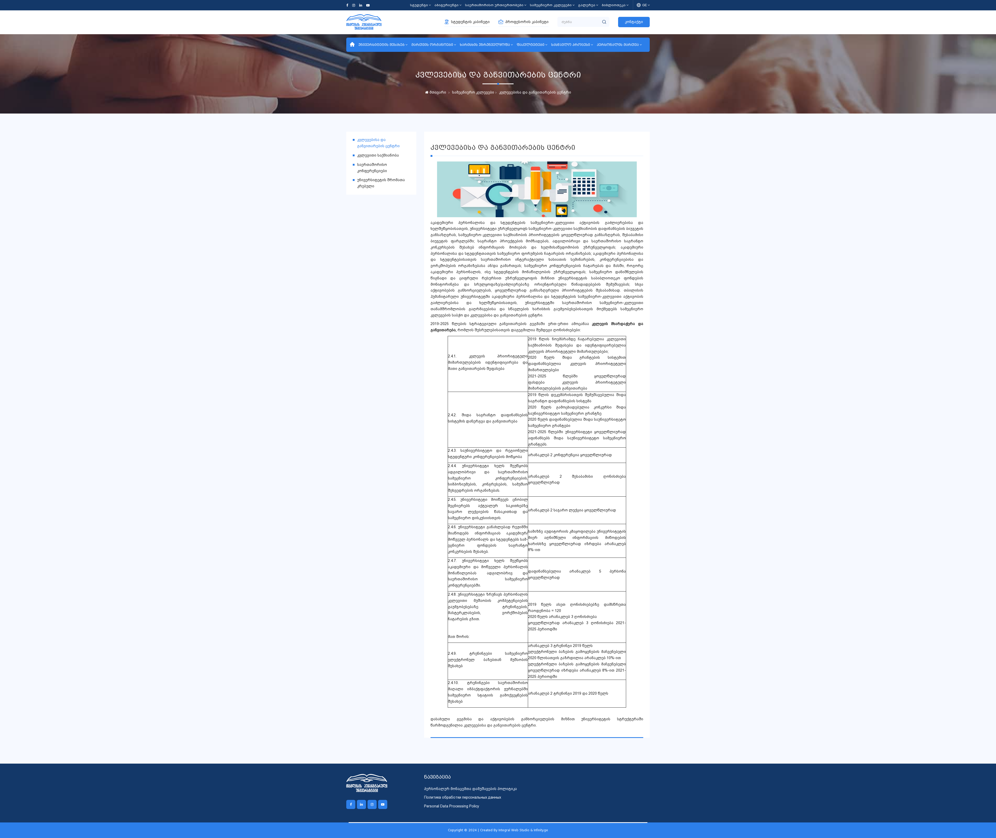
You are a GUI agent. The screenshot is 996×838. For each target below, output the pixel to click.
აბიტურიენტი (446, 5)
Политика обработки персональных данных (462, 797)
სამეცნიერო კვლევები (551, 5)
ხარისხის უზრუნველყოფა (485, 45)
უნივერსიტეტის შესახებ (381, 45)
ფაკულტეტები (530, 45)
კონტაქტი (634, 22)
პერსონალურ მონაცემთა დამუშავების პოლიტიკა (470, 789)
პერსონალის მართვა (618, 45)
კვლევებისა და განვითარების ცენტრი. (500, 725)
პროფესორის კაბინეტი (527, 22)
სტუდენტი (419, 5)
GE (644, 5)
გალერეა (586, 5)
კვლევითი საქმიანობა (378, 155)
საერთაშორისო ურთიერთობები (494, 5)
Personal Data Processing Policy (451, 806)
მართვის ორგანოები (432, 45)
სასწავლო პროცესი (570, 45)
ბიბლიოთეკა (614, 5)
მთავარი (437, 92)
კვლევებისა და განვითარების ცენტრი (535, 92)
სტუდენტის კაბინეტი (470, 22)
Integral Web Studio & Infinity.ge (523, 830)
